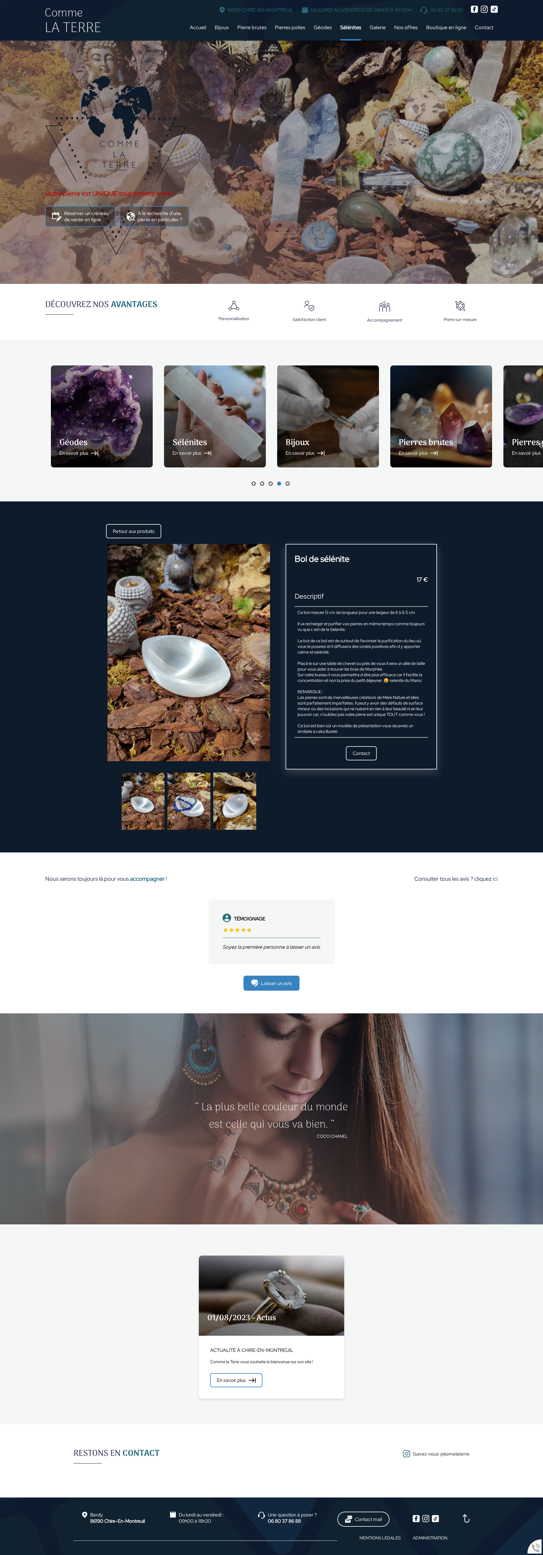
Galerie (378, 27)
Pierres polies (290, 27)
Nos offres (406, 27)
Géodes (323, 27)
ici (495, 878)
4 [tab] (279, 484)
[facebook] (475, 11)
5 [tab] (288, 484)
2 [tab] (262, 484)
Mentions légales (380, 1538)
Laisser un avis (276, 983)
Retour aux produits (133, 531)
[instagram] (485, 11)
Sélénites (350, 27)
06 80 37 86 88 (446, 10)
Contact (484, 27)
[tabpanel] (101, 416)
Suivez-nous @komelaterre (441, 1454)
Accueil (198, 27)
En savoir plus (231, 1380)
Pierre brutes (251, 27)
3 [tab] (271, 484)
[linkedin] (494, 11)
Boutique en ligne (446, 27)
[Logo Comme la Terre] (72, 20)
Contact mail (368, 1519)
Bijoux (222, 27)
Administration (430, 1538)
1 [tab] (254, 484)
